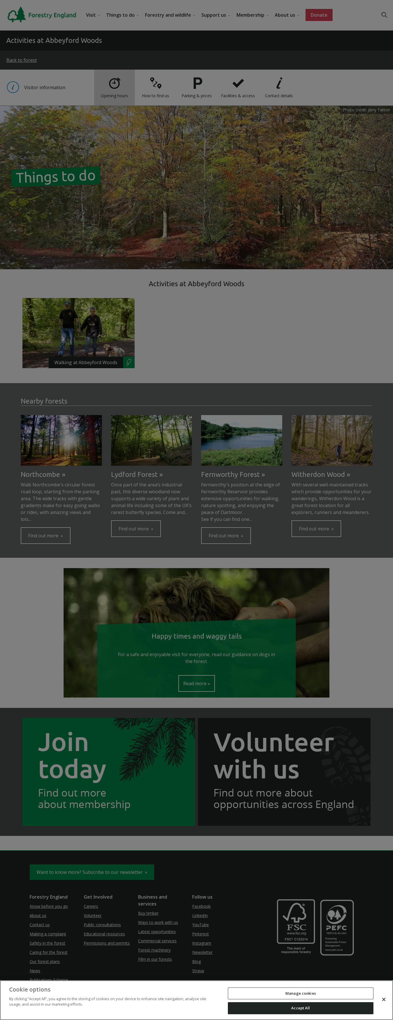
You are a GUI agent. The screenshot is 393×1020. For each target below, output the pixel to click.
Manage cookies (300, 993)
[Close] (383, 999)
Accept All (300, 1008)
